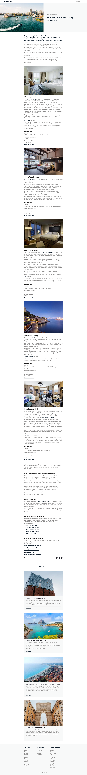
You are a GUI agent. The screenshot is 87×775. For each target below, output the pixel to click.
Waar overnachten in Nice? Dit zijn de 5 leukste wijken (43, 684)
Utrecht (52, 765)
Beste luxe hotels (53, 14)
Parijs (51, 754)
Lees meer (28, 608)
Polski (25, 758)
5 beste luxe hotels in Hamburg (35, 598)
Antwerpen (52, 767)
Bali (51, 758)
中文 (25, 767)
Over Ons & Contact (29, 749)
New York (52, 751)
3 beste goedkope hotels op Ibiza (36, 640)
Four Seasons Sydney (48, 417)
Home (48, 14)
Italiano (26, 757)
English (26, 751)
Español (26, 753)
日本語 (25, 765)
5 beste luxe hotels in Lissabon (35, 727)
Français (26, 756)
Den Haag (52, 760)
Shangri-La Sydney (48, 252)
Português (27, 764)
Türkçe (26, 760)
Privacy (26, 750)
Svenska (26, 761)
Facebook (39, 750)
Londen (52, 750)
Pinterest (39, 754)
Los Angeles (53, 763)
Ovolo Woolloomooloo (30, 179)
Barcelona (52, 749)
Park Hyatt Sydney (32, 338)
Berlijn (51, 764)
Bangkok (52, 761)
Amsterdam (53, 753)
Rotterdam (52, 757)
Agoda (48, 501)
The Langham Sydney (30, 99)
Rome (51, 756)
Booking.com (40, 501)
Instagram (39, 749)
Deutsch (26, 754)
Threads (39, 753)
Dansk (25, 763)
